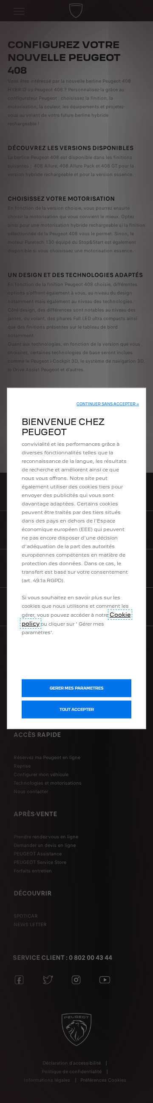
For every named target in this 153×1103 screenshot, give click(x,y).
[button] (107, 404)
